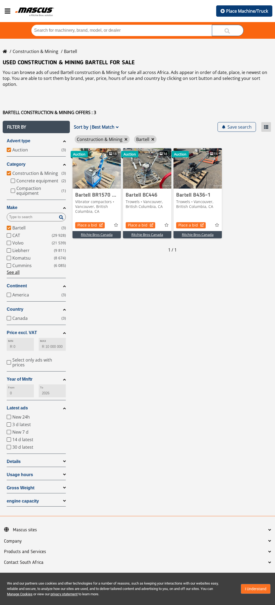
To (41, 387)
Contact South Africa (24, 562)
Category (16, 164)
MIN (10, 340)
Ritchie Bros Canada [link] (97, 234)
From (11, 387)
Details (14, 461)
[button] (36, 127)
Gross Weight (20, 488)
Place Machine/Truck (247, 11)
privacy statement (64, 594)
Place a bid (87, 225)
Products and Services (25, 551)
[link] (97, 168)
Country (15, 309)
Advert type (18, 141)
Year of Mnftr (19, 379)
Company (12, 541)
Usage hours (20, 474)
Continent (17, 286)
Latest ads (17, 408)
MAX (43, 340)
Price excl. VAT (22, 332)
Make (12, 207)
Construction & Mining (35, 51)
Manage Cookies (19, 594)
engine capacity (23, 501)
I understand (255, 589)
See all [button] (13, 272)
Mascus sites (25, 530)
